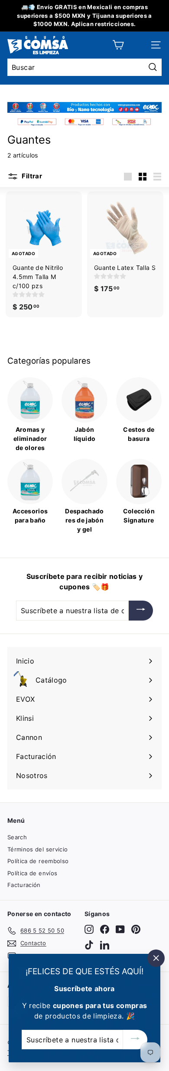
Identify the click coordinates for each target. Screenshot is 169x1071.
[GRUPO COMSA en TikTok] (89, 944)
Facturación (24, 884)
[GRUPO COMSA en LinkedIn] (104, 944)
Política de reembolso (37, 860)
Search (17, 837)
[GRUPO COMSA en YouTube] (120, 929)
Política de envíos (32, 873)
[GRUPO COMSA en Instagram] (89, 929)
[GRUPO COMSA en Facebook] (104, 929)
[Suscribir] (141, 611)
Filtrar (31, 176)
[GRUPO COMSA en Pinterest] (135, 929)
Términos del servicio (37, 849)
